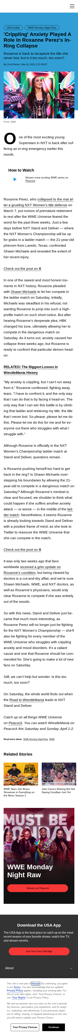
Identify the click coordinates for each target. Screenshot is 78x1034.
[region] (39, 1006)
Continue (53, 1027)
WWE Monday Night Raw (35, 739)
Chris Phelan (13, 64)
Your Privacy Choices (25, 1027)
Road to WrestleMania (26, 700)
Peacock (30, 180)
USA (8, 6)
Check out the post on (22, 269)
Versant (36, 983)
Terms (17, 987)
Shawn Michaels (23, 292)
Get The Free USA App (39, 951)
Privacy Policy (15, 990)
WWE (52, 739)
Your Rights (18, 997)
